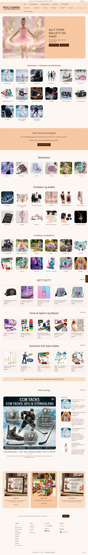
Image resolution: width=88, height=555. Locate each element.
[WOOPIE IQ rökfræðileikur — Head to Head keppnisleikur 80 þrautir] (44, 328)
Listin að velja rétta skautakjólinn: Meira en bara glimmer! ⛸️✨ (77, 445)
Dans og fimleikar (33, 4)
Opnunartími (32, 525)
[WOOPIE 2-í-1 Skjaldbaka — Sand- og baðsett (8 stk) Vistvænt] (61, 361)
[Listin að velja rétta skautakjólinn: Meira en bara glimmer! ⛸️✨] (66, 447)
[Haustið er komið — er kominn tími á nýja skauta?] (66, 404)
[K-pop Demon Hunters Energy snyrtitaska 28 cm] (10, 295)
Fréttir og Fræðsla (28, 11)
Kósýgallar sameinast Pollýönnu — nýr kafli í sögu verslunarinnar (78, 414)
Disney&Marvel (65, 4)
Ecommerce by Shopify (50, 552)
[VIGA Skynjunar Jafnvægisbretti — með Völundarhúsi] (27, 361)
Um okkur (32, 527)
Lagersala (71, 7)
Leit (30, 531)
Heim (25, 4)
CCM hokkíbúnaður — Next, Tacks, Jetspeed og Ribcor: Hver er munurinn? (30, 452)
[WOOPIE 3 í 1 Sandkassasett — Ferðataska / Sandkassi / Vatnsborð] (77, 361)
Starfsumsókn (32, 532)
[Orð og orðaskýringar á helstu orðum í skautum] (66, 433)
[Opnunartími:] (72, 484)
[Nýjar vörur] (44, 484)
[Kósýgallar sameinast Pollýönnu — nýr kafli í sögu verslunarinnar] (66, 416)
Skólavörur (54, 7)
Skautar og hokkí (45, 4)
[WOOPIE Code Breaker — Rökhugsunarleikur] (61, 327)
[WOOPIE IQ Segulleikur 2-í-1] (10, 327)
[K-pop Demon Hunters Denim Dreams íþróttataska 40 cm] (77, 295)
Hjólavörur (55, 4)
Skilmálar (31, 529)
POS (42, 552)
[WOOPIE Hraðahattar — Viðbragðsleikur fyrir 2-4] (27, 327)
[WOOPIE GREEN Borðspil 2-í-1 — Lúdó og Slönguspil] (77, 327)
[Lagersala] (16, 484)
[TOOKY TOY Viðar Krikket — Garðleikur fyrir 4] (10, 360)
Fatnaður (45, 7)
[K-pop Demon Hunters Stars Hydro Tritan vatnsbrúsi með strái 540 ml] (44, 296)
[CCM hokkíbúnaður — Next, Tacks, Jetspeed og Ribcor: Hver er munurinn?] (29, 423)
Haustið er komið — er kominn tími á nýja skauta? (78, 400)
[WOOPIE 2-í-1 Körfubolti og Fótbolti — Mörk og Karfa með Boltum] (44, 361)
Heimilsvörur (27, 7)
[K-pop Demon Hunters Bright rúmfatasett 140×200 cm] (27, 295)
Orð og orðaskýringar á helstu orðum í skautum (77, 429)
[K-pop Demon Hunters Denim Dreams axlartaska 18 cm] (61, 295)
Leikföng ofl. (37, 7)
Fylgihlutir (62, 7)
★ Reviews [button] (86, 278)
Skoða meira (82, 279)
